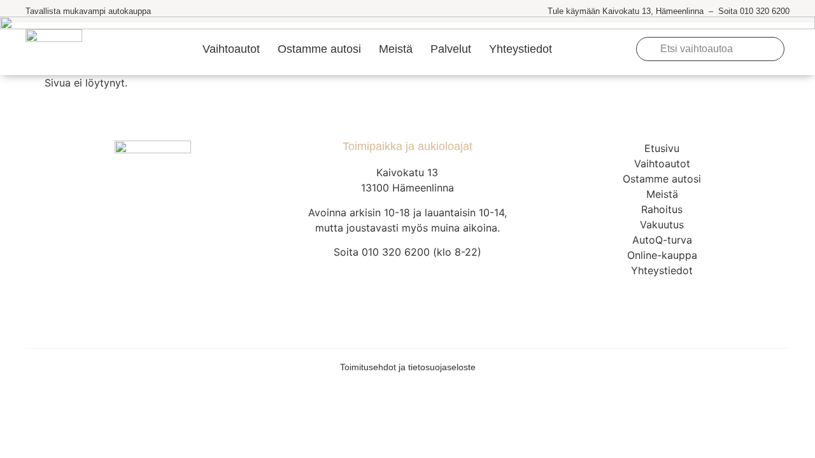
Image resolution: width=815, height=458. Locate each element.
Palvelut (450, 49)
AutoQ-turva (662, 239)
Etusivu (661, 148)
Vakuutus (662, 224)
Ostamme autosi (319, 49)
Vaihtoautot (231, 49)
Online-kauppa (662, 255)
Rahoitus (662, 209)
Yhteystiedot (520, 49)
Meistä (396, 49)
